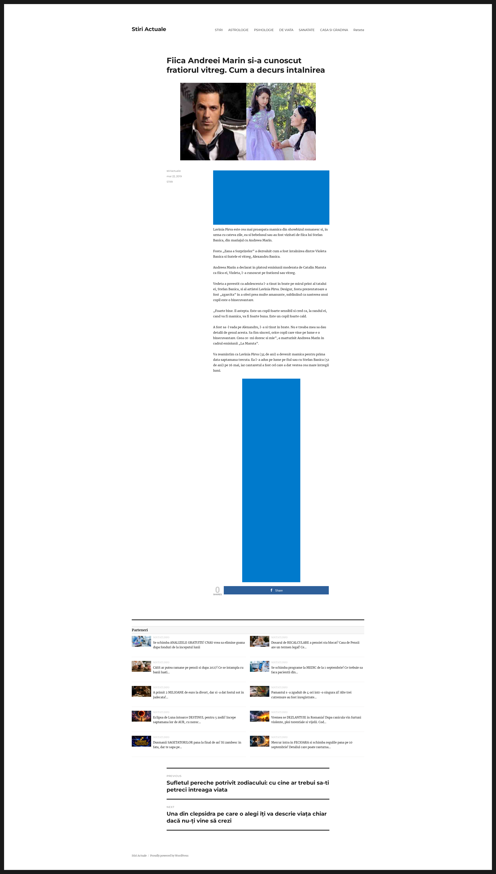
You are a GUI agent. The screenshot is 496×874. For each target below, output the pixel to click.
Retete (358, 30)
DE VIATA (286, 30)
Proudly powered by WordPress (169, 855)
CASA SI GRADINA (334, 30)
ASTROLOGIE (238, 30)
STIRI (219, 30)
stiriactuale (174, 170)
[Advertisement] (272, 198)
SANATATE (307, 30)
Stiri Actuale (149, 29)
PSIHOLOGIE (264, 30)
